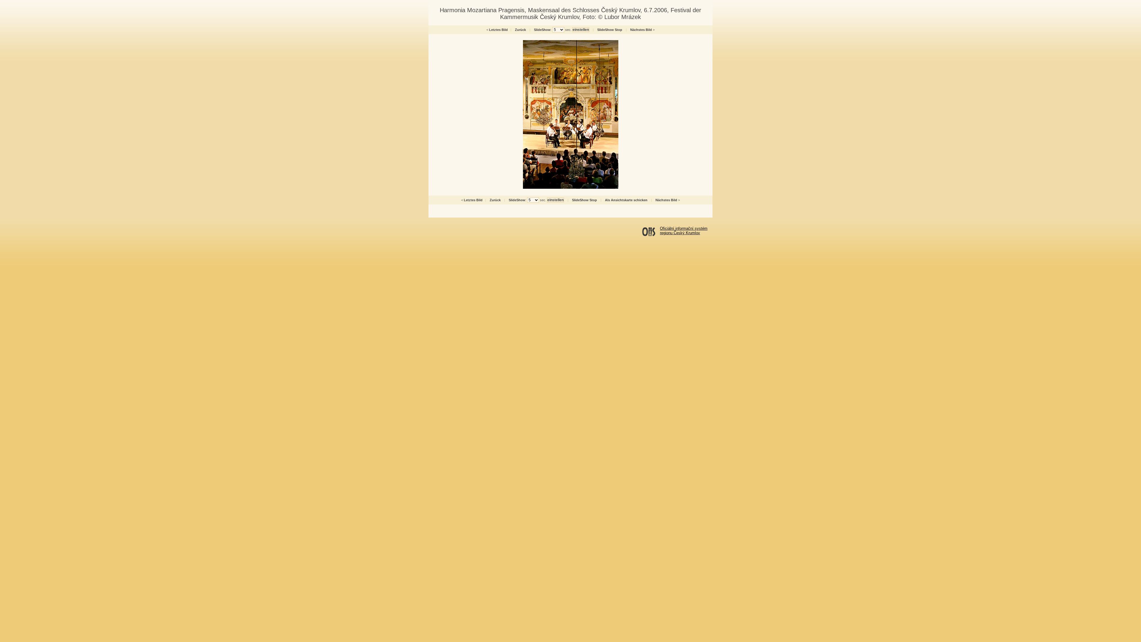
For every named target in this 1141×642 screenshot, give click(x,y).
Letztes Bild (498, 30)
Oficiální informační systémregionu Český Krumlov (683, 230)
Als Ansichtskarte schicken (626, 200)
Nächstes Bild (641, 30)
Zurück (520, 30)
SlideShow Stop (609, 30)
